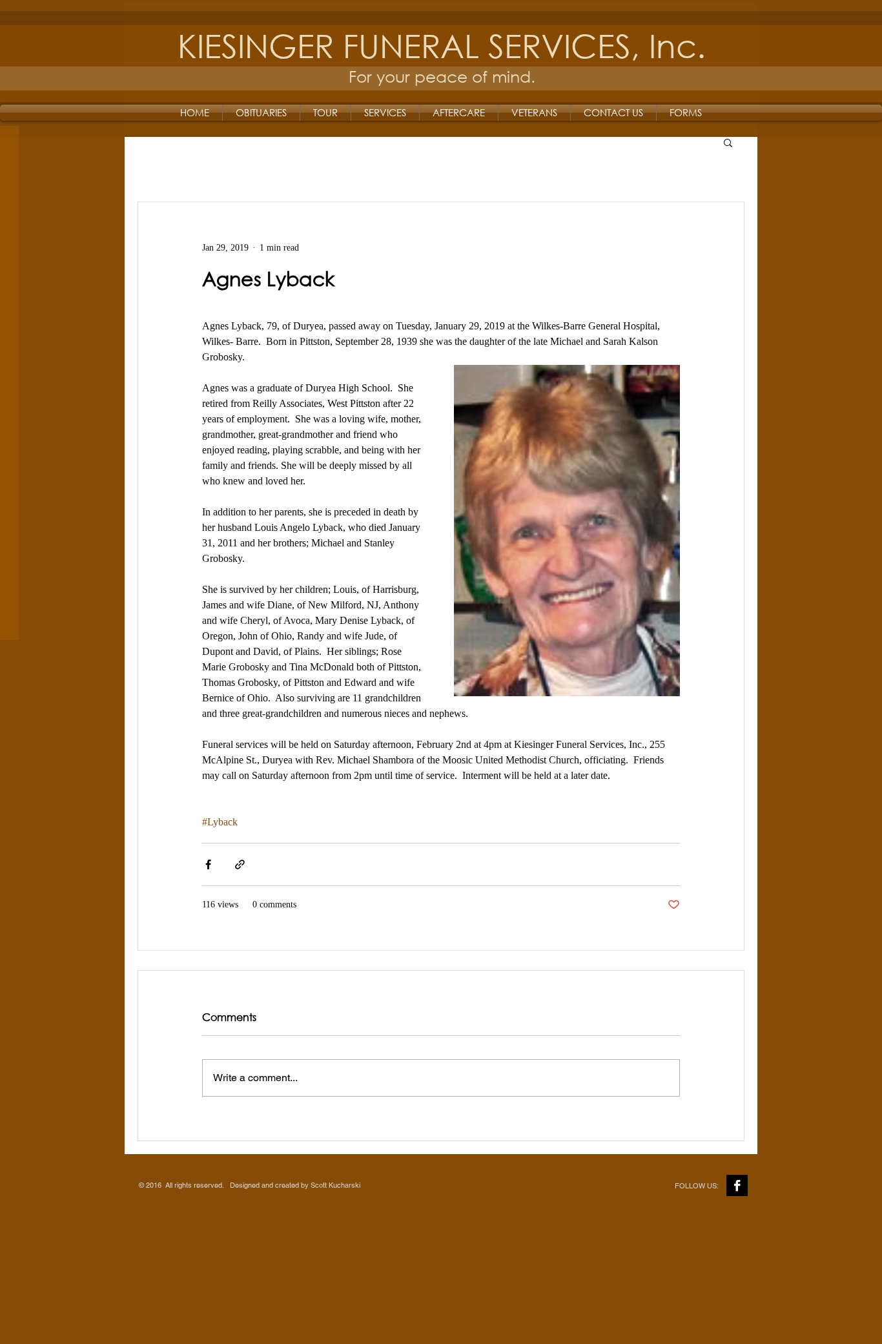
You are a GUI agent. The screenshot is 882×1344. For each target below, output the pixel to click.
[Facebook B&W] (737, 1185)
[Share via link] (240, 864)
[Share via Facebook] (208, 864)
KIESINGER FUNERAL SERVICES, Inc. (442, 45)
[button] (728, 142)
